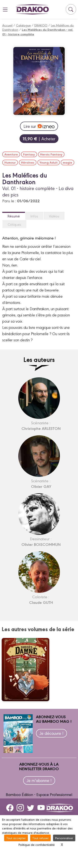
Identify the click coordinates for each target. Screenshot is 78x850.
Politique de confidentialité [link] (37, 844)
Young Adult (49, 162)
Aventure (11, 154)
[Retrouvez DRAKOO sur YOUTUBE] (41, 807)
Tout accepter (16, 838)
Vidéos (54, 215)
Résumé (13, 215)
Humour (10, 162)
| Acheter (39, 139)
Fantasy (29, 154)
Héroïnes (27, 162)
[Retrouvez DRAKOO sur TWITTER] (30, 807)
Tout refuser (40, 838)
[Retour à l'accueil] (32, 9)
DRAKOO (40, 25)
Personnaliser (64, 838)
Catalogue (23, 25)
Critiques (14, 224)
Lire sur (30, 126)
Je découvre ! (51, 733)
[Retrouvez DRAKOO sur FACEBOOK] (10, 807)
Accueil (7, 25)
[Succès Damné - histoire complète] (28, 669)
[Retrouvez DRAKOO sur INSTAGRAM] (20, 807)
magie (67, 162)
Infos (34, 215)
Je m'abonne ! (39, 780)
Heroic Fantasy (51, 154)
